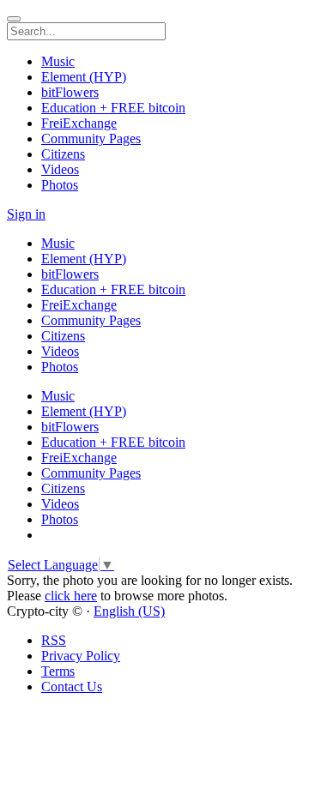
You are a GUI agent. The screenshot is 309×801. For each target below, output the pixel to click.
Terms (58, 671)
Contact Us (71, 686)
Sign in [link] (26, 214)
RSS (53, 640)
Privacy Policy (80, 655)
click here (71, 595)
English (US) (129, 611)
